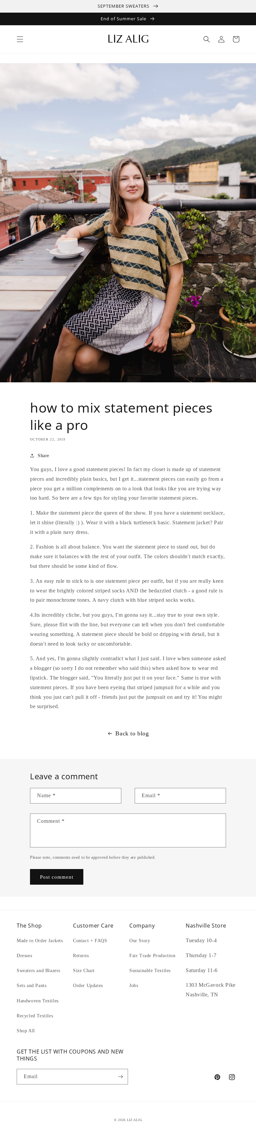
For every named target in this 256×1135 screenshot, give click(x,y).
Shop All (26, 1030)
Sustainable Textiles (150, 970)
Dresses (24, 955)
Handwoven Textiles (38, 1000)
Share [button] (43, 455)
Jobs (133, 985)
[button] (20, 39)
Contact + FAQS (90, 940)
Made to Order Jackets (40, 940)
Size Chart (84, 970)
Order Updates (88, 985)
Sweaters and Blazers (38, 970)
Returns (81, 955)
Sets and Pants (31, 985)
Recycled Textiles (35, 1015)
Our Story (139, 940)
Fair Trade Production (152, 955)
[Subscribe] (120, 1076)
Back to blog (132, 733)
